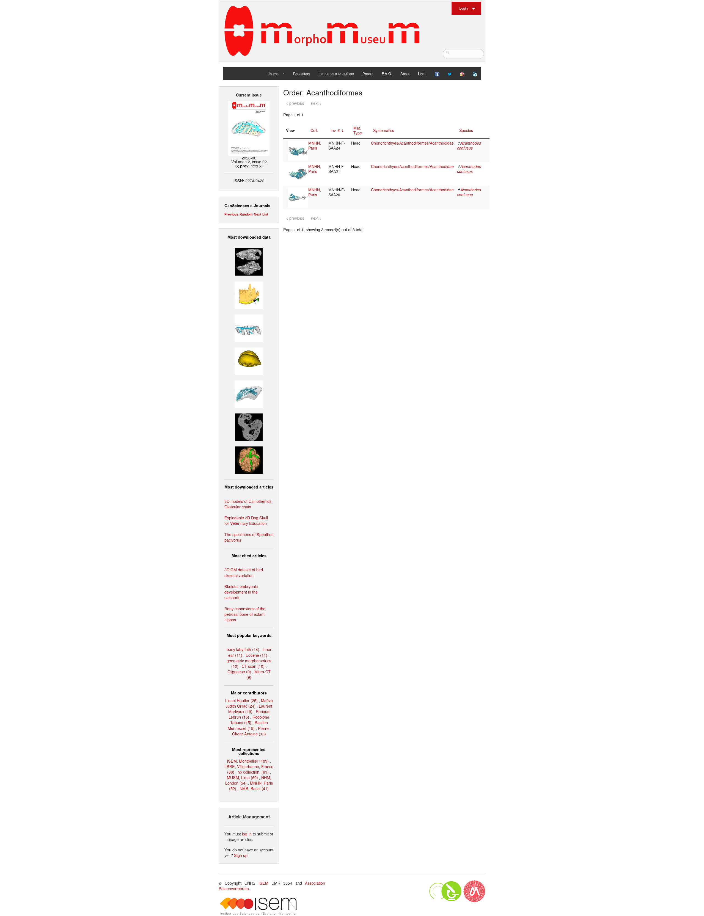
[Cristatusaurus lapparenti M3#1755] (249, 393)
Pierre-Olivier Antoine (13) (251, 730)
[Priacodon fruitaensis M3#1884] (249, 294)
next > (316, 103)
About (405, 73)
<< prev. (242, 166)
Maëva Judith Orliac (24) (249, 703)
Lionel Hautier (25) (241, 700)
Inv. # (335, 130)
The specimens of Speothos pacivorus (248, 537)
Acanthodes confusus (469, 145)
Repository (301, 73)
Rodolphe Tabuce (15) (250, 719)
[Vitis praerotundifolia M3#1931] (249, 426)
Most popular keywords (249, 635)
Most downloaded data (249, 237)
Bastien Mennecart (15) (248, 725)
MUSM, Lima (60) (242, 777)
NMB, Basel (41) (254, 788)
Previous (231, 214)
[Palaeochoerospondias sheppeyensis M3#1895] (249, 459)
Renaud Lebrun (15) (249, 714)
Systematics (383, 130)
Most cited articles (249, 555)
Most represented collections (249, 751)
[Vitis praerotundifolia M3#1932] (249, 360)
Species (466, 130)
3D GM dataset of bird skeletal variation (243, 572)
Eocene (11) (256, 655)
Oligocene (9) (239, 671)
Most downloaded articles (248, 487)
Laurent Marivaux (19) (250, 708)
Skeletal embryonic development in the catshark (241, 591)
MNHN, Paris (314, 145)
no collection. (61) (253, 772)
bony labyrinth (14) (243, 649)
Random (246, 214)
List (265, 214)
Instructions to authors (336, 73)
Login (463, 8)
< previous (295, 103)
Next (257, 214)
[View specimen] (298, 150)
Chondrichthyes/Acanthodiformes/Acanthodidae (412, 143)
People (367, 73)
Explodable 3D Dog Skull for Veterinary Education (246, 520)
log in (246, 834)
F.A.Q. (387, 73)
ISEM (263, 883)
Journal (273, 73)
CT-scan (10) (253, 666)
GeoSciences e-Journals (247, 205)
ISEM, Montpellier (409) (248, 761)
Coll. (314, 130)
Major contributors (249, 693)
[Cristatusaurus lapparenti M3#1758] (249, 327)
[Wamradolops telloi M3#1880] (249, 261)
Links (422, 73)
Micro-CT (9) (258, 674)
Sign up (241, 855)
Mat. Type (357, 130)
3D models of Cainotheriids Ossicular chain (247, 503)
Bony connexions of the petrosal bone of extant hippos (244, 614)
